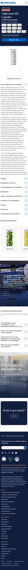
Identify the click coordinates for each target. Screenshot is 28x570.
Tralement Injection (5, 511)
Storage (3, 205)
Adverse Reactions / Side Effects (12, 196)
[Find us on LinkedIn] (12, 453)
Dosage (3, 178)
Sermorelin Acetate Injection (7, 501)
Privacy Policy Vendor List (19, 561)
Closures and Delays (6, 551)
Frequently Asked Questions (10, 214)
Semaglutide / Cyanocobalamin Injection (10, 492)
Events (2, 558)
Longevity (3, 533)
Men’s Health (4, 519)
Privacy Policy (9, 561)
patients (22, 470)
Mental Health (4, 538)
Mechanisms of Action (8, 183)
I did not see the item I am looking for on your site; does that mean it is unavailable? (10, 338)
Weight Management (6, 529)
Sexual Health (4, 536)
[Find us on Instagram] (6, 453)
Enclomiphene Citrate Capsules (8, 513)
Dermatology (4, 524)
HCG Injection (4, 504)
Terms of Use (16, 563)
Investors (3, 556)
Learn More (5, 293)
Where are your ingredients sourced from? (10, 345)
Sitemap (2, 561)
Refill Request (4, 544)
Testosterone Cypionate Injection (8, 497)
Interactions (5, 192)
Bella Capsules (9, 249)
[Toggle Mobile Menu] (26, 3)
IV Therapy (3, 531)
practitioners (3, 472)
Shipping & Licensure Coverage (8, 549)
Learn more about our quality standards (10, 35)
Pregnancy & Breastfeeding (10, 200)
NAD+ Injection (4, 499)
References (4, 209)
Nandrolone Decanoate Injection (8, 509)
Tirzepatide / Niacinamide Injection (9, 494)
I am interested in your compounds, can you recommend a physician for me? (11, 324)
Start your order (14, 40)
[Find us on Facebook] (2, 453)
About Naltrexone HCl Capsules (11, 84)
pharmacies (11, 472)
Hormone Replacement (6, 526)
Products (8, 436)
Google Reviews (5, 553)
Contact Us (14, 416)
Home (2, 436)
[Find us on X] (9, 453)
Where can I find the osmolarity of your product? (11, 331)
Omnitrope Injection (5, 506)
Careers (3, 546)
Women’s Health (5, 521)
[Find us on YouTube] (16, 453)
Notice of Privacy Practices (6, 563)
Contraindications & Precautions (11, 187)
